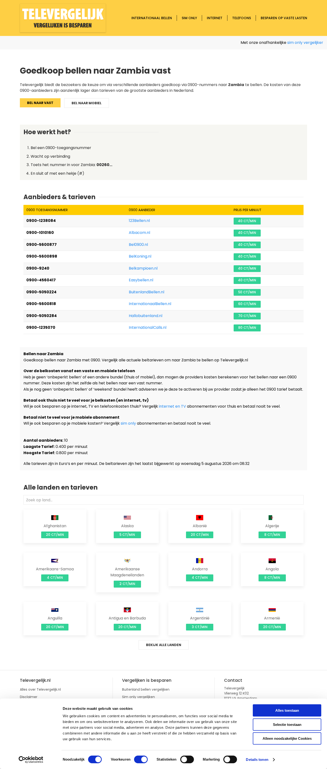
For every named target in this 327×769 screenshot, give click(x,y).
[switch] (141, 759)
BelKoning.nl (140, 256)
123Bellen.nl (139, 220)
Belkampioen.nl (143, 268)
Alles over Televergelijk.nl (40, 689)
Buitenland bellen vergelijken (145, 689)
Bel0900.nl (138, 244)
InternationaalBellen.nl (150, 303)
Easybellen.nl (141, 280)
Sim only (189, 18)
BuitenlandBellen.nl (146, 292)
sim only (128, 423)
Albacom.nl (139, 232)
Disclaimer (28, 696)
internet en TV (172, 406)
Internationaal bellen (151, 18)
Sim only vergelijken (138, 696)
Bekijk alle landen (163, 644)
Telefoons (241, 18)
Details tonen (257, 759)
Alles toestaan (287, 710)
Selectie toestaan (287, 725)
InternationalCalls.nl (147, 327)
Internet (214, 18)
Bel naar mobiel (86, 103)
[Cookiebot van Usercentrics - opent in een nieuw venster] (31, 759)
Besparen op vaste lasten (284, 18)
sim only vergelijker (296, 42)
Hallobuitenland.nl (145, 315)
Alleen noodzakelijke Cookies (287, 738)
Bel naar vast (40, 102)
